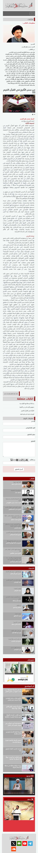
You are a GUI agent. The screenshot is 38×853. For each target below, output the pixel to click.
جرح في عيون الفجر (16, 631)
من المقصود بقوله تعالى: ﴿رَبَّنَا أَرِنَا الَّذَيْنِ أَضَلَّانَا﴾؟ (13, 517)
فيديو (29, 775)
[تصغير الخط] (34, 114)
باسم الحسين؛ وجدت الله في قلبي (13, 598)
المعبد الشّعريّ (17, 622)
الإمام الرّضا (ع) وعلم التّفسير (13, 533)
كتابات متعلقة (25, 398)
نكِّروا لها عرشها (17, 482)
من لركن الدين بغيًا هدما (15, 639)
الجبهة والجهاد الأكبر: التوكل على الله (13, 550)
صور (29, 799)
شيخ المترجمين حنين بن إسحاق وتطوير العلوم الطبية (13, 525)
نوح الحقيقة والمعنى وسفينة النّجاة (13, 500)
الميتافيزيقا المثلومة (16, 490)
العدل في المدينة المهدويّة (14, 541)
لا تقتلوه (19, 605)
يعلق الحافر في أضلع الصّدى (13, 580)
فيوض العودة (17, 588)
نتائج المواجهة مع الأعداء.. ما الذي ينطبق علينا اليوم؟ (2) (14, 559)
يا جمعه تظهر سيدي (16, 647)
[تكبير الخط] (32, 114)
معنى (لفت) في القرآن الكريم (13, 507)
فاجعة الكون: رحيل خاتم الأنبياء (13, 572)
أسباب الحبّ (18, 614)
